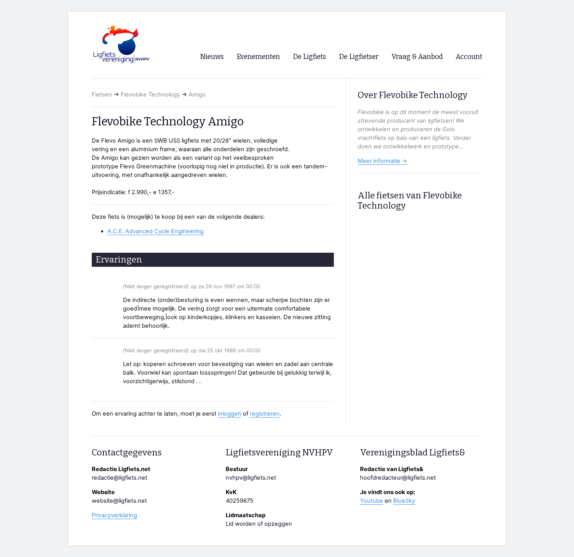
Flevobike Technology (150, 94)
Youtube (371, 500)
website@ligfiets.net (119, 500)
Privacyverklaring (114, 515)
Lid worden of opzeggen (259, 523)
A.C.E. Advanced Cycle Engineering (155, 231)
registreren (265, 413)
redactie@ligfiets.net (119, 477)
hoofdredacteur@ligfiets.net (398, 477)
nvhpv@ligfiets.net (251, 477)
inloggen (229, 413)
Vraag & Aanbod (417, 57)
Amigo (197, 94)
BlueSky (404, 500)
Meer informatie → (382, 160)
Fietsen (102, 94)
